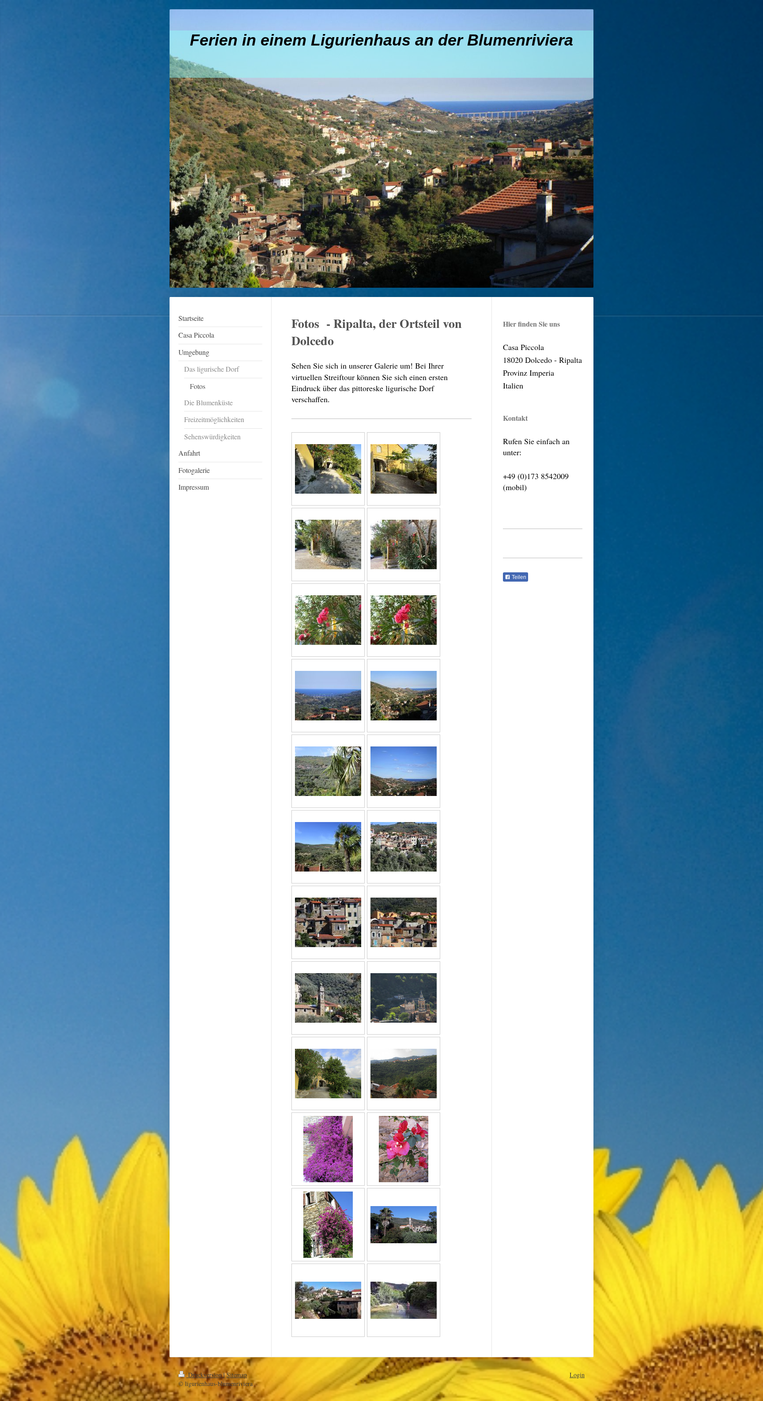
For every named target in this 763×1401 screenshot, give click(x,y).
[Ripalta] (403, 847)
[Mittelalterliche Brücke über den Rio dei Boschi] (328, 1300)
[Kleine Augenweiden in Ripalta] (328, 1149)
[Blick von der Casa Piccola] (328, 771)
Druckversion (204, 1375)
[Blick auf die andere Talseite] (403, 1073)
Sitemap (237, 1375)
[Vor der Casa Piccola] (328, 544)
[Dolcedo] (403, 1224)
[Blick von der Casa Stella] (328, 695)
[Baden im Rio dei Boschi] (403, 1300)
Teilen (518, 577)
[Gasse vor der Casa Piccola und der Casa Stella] (328, 469)
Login (577, 1375)
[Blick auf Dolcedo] (403, 998)
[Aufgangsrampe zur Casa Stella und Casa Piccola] (328, 1073)
